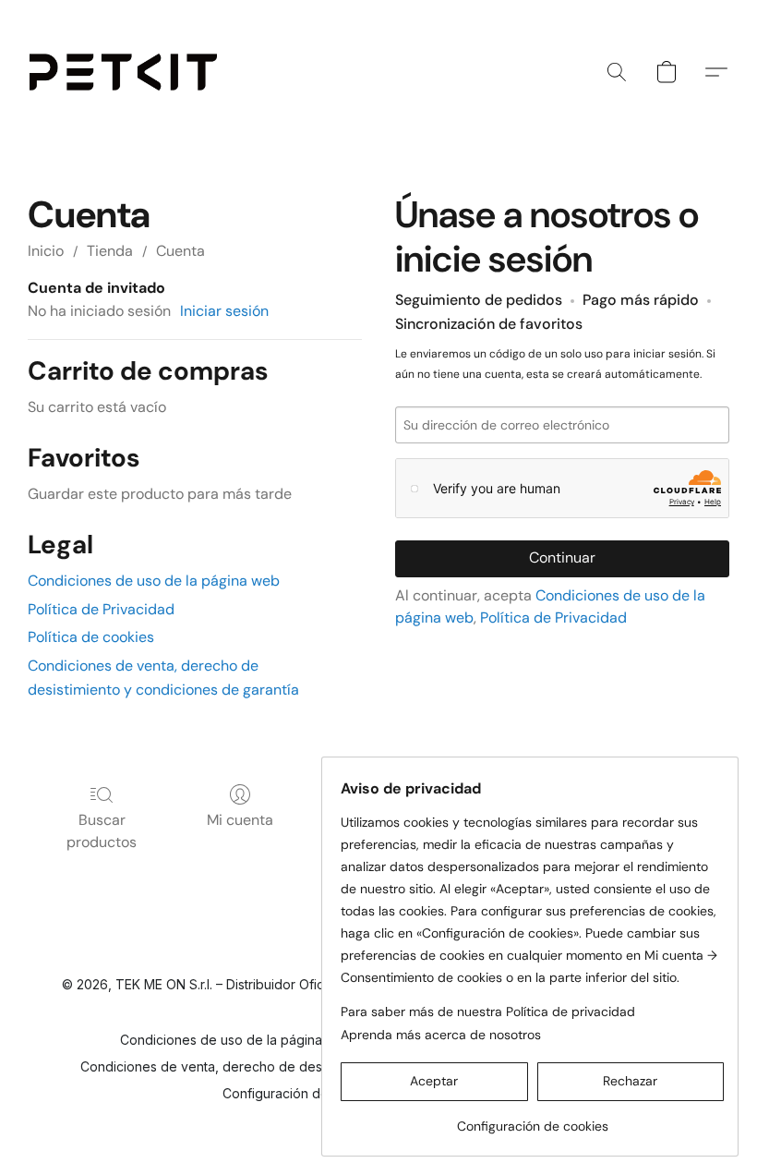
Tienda (110, 250)
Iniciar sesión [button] (224, 311)
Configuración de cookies (301, 1093)
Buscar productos (101, 831)
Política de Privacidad (101, 609)
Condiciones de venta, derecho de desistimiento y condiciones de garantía (310, 1066)
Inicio (46, 250)
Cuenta (180, 250)
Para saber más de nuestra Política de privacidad (488, 1011)
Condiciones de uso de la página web (154, 580)
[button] (123, 72)
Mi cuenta (240, 820)
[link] (532, 1119)
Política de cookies (91, 637)
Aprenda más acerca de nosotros (441, 1034)
